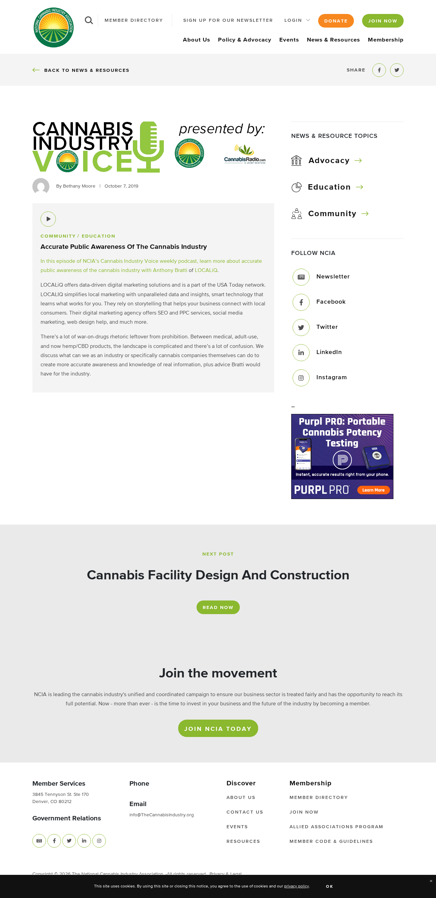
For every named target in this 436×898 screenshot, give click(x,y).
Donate (336, 21)
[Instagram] (301, 377)
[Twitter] (301, 327)
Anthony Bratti (170, 270)
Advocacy (329, 161)
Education (329, 187)
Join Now (383, 21)
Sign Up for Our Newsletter (228, 20)
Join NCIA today (218, 729)
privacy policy (296, 886)
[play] (48, 219)
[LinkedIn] (301, 352)
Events (289, 40)
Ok (330, 887)
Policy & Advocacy (244, 40)
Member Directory (134, 20)
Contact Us (245, 812)
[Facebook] (301, 302)
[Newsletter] (301, 277)
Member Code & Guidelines (331, 841)
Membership (386, 40)
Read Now (218, 607)
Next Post (218, 554)
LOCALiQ (206, 270)
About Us (196, 40)
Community (332, 214)
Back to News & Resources (86, 70)
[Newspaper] (39, 841)
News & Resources (333, 40)
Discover (241, 783)
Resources (243, 841)
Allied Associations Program (337, 826)
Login (293, 20)
